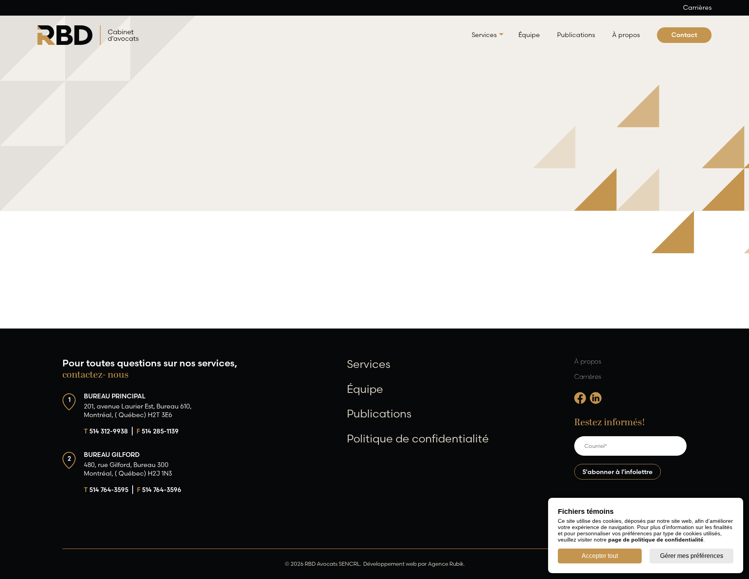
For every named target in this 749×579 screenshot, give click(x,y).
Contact (684, 35)
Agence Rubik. (446, 563)
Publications (576, 35)
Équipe (529, 35)
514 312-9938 (106, 431)
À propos (626, 35)
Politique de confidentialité (418, 438)
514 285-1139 (158, 431)
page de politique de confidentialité (655, 539)
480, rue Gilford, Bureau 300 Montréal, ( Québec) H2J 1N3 (128, 469)
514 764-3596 (159, 490)
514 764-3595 (106, 490)
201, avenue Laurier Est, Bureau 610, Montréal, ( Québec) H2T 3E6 (138, 410)
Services (484, 35)
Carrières (697, 7)
